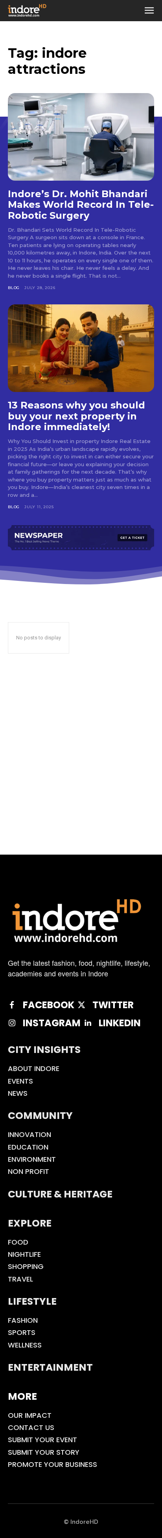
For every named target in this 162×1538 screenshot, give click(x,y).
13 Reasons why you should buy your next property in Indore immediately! (76, 415)
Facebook (48, 1005)
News (18, 1093)
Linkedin (120, 1023)
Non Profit (28, 1171)
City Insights (44, 1049)
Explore (30, 1223)
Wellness (25, 1345)
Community (40, 1115)
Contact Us (31, 1427)
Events (20, 1081)
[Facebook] (12, 1005)
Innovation (29, 1134)
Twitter (113, 1005)
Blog (14, 287)
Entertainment (50, 1367)
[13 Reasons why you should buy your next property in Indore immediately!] (81, 348)
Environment (32, 1159)
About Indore (33, 1068)
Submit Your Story (43, 1452)
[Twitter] (81, 1005)
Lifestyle (32, 1301)
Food (18, 1242)
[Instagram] (12, 1023)
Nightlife (24, 1254)
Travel (20, 1279)
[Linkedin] (88, 1023)
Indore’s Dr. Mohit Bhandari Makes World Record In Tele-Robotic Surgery (81, 204)
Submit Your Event (42, 1440)
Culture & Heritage (60, 1194)
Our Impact (30, 1415)
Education (28, 1147)
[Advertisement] (81, 770)
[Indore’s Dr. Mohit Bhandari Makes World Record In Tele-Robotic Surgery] (81, 137)
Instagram (52, 1023)
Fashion (23, 1320)
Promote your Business (52, 1464)
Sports (21, 1332)
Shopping (26, 1266)
